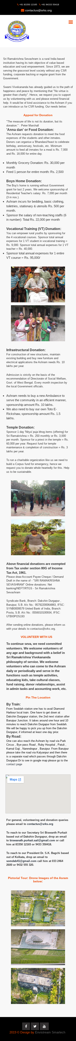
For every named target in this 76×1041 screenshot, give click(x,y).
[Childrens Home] (38, 323)
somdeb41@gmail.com (21, 861)
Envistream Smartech (50, 1032)
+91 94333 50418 (50, 4)
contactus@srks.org (38, 10)
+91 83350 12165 (28, 4)
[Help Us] (38, 285)
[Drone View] (38, 908)
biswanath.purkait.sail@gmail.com (33, 840)
